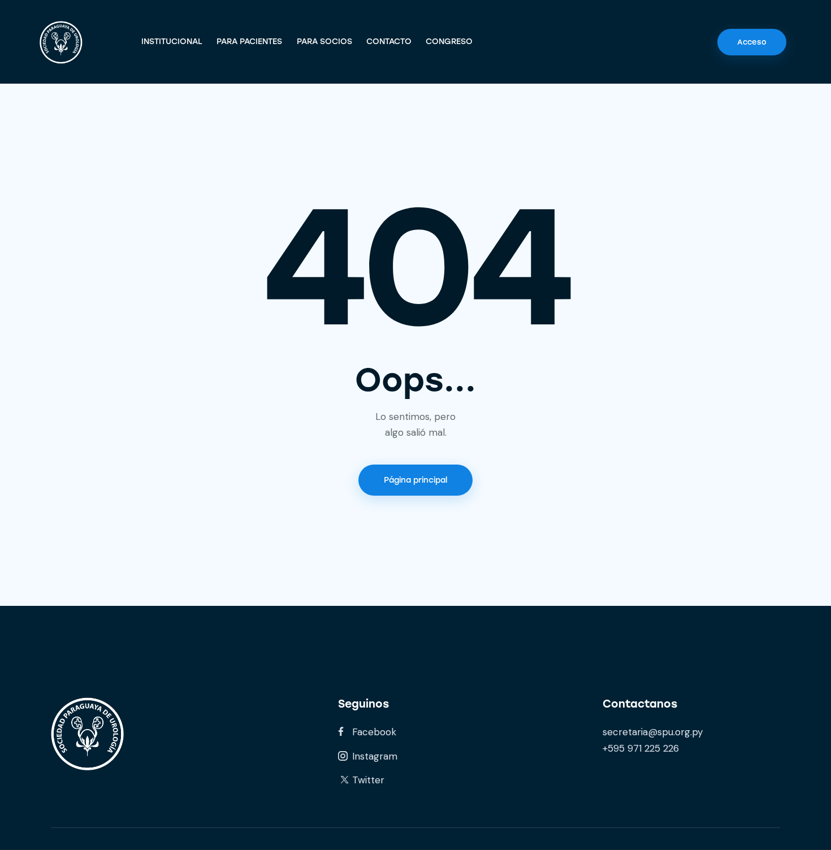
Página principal (415, 480)
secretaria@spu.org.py (653, 732)
